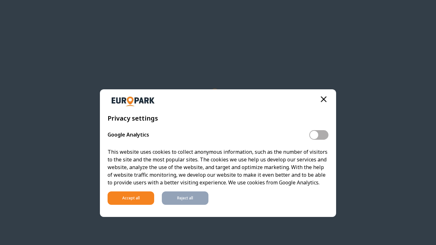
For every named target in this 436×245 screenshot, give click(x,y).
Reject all (185, 198)
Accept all (131, 198)
